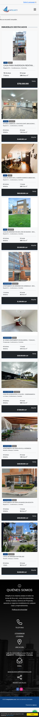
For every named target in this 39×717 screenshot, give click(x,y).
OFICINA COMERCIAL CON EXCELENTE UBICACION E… (19, 123)
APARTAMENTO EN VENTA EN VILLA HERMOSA (17, 448)
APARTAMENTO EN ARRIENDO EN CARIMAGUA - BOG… (19, 286)
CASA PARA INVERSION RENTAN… (19, 65)
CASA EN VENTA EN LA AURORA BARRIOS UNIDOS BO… (19, 178)
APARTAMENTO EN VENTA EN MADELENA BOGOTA (18, 502)
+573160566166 (20, 633)
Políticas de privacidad (19, 609)
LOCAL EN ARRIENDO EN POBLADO (13, 556)
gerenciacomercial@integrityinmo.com (19, 672)
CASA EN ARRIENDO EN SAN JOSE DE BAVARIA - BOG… (19, 232)
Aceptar (32, 714)
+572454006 (19, 636)
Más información (10, 715)
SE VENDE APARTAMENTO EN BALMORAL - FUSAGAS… (19, 340)
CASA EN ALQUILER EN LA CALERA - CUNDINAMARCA (19, 394)
